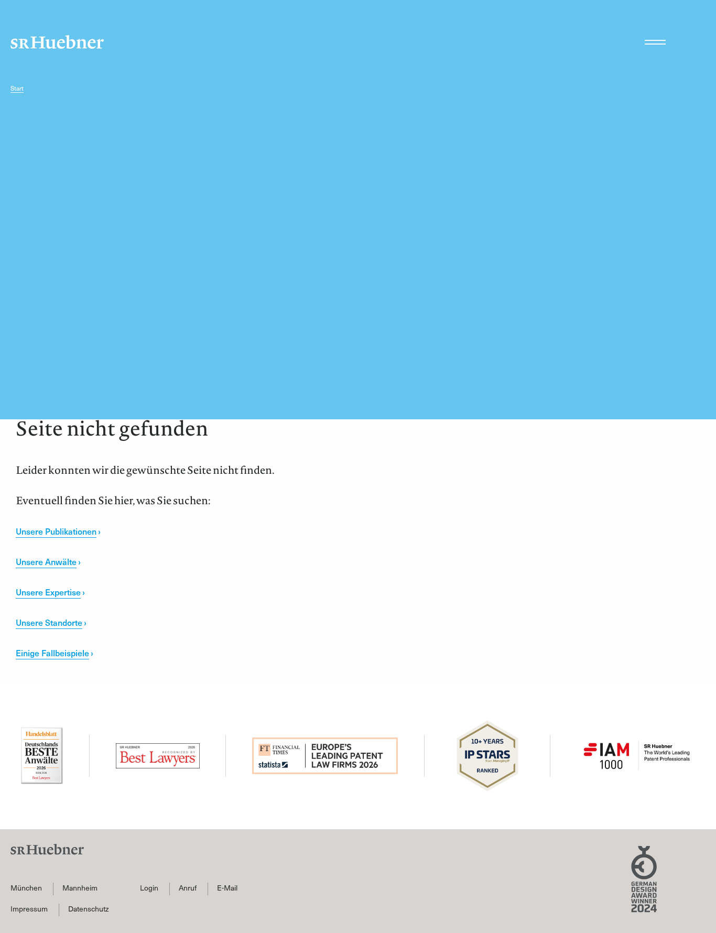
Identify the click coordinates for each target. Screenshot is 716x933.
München (26, 888)
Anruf (188, 888)
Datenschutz (88, 909)
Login (149, 888)
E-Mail (227, 888)
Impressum (29, 909)
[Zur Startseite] (57, 42)
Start (17, 88)
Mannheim (79, 888)
